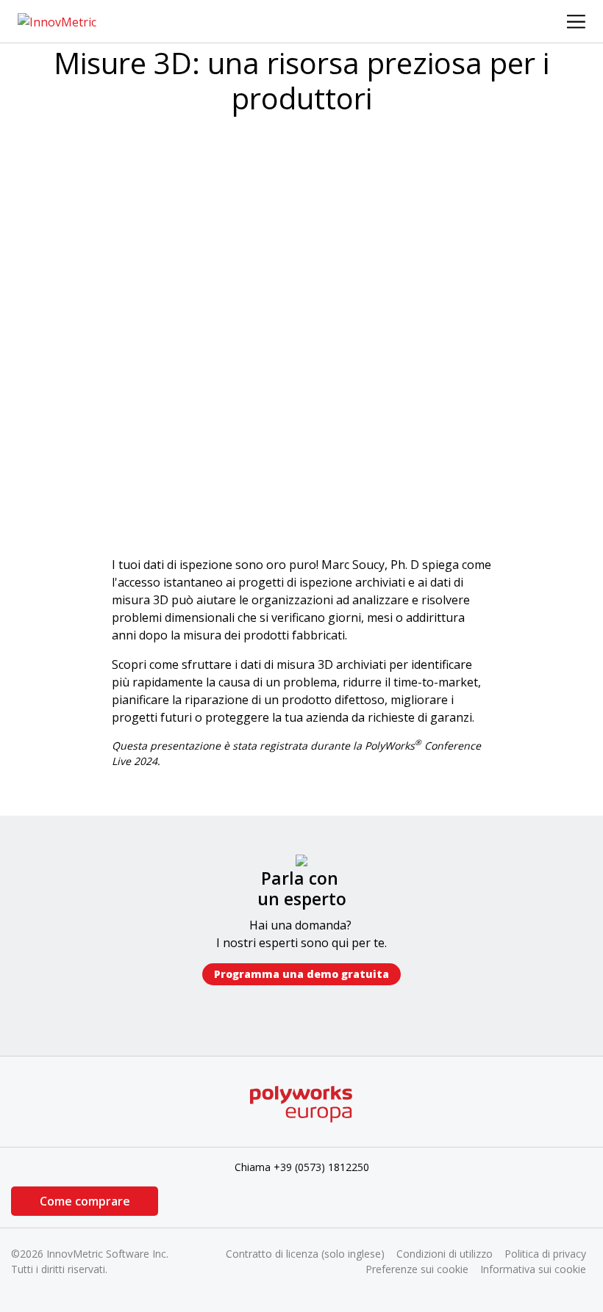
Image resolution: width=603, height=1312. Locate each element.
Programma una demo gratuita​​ (301, 974)
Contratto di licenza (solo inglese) (305, 1254)
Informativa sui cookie (533, 1269)
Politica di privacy (545, 1254)
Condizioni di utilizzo (444, 1254)
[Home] (57, 20)
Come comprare (85, 1201)
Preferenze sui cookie (416, 1269)
